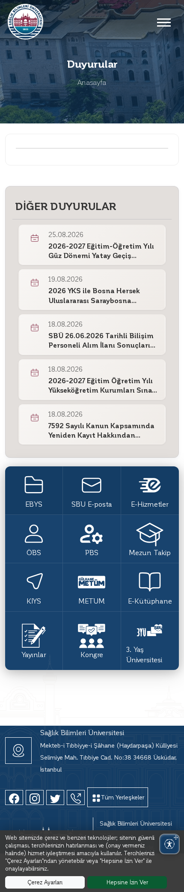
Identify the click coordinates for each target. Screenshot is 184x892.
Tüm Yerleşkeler (122, 797)
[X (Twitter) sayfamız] (55, 797)
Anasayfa (92, 82)
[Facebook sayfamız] (14, 797)
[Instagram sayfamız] (35, 797)
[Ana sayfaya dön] (25, 20)
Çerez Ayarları (44, 882)
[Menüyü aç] (163, 22)
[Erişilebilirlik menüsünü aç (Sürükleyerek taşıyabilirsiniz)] (169, 844)
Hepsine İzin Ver (127, 882)
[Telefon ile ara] (76, 797)
